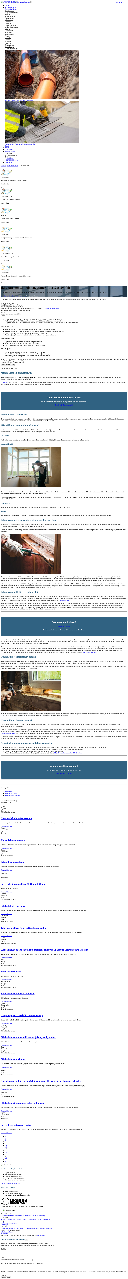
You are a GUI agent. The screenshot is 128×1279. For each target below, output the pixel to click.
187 (6, 1159)
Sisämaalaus (8, 21)
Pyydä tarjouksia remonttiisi (64, 405)
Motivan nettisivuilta (89, 652)
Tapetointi (8, 23)
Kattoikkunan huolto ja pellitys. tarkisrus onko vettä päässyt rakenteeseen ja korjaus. (44, 949)
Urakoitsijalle (9, 149)
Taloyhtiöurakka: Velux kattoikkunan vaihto (23, 928)
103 (6, 1143)
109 (6, 1154)
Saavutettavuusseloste (45, 1228)
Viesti (2, 1258)
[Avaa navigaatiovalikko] (31, 2)
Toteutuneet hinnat (32, 296)
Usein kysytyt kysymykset (9, 1223)
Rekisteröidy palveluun (8, 1219)
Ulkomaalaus (9, 20)
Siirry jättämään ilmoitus (64, 773)
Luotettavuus (20, 1228)
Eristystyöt (8, 43)
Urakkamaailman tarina (8, 1228)
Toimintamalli (32, 1219)
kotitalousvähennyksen (8, 733)
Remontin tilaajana (11, 155)
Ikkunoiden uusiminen (12, 862)
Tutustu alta (4, 382)
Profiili (7, 147)
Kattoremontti (9, 18)
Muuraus (7, 39)
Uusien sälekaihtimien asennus (16, 818)
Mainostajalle (5, 1225)
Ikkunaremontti (9, 34)
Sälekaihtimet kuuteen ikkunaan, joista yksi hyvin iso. (28, 1037)
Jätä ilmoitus (120, 2)
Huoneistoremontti (10, 25)
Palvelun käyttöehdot (43, 1219)
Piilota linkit (4, 1234)
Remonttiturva (19, 1216)
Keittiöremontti (9, 11)
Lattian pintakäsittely (11, 27)
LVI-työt (7, 29)
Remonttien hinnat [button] (10, 7)
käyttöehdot (41, 1235)
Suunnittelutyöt (9, 47)
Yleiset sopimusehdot (31, 1228)
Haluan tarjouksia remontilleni (10, 1183)
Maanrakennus (9, 30)
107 (6, 1150)
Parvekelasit (8, 792)
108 (6, 1152)
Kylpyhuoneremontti (11, 12)
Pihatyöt (7, 36)
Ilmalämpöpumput (10, 16)
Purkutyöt (8, 41)
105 (6, 1147)
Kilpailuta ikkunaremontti (50, 308)
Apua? (7, 146)
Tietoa (7, 5)
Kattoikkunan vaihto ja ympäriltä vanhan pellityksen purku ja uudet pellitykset (41, 1081)
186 (6, 1158)
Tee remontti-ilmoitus (8, 1216)
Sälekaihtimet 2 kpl (11, 971)
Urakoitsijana (9, 153)
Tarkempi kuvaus (6, 826)
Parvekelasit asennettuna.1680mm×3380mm (23, 884)
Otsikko (3, 1249)
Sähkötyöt (8, 14)
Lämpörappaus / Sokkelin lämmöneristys (22, 1015)
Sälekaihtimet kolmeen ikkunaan (17, 993)
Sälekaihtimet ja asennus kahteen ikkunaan (23, 1103)
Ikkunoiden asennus (11, 793)
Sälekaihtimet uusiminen (13, 1059)
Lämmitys (8, 38)
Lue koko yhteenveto (8, 364)
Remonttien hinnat (10, 9)
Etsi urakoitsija (40, 1216)
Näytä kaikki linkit (6, 1232)
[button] (8, 157)
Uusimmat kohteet (22, 1219)
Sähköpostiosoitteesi (7, 1259)
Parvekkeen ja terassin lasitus (16, 1125)
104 (6, 1145)
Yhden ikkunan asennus (13, 840)
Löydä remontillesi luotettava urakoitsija (13, 296)
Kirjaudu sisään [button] (10, 151)
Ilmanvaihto (8, 32)
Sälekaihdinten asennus (13, 906)
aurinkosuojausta (64, 600)
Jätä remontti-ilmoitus (64, 626)
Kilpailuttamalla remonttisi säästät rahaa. (68, 753)
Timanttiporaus (9, 45)
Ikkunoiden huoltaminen (12, 795)
